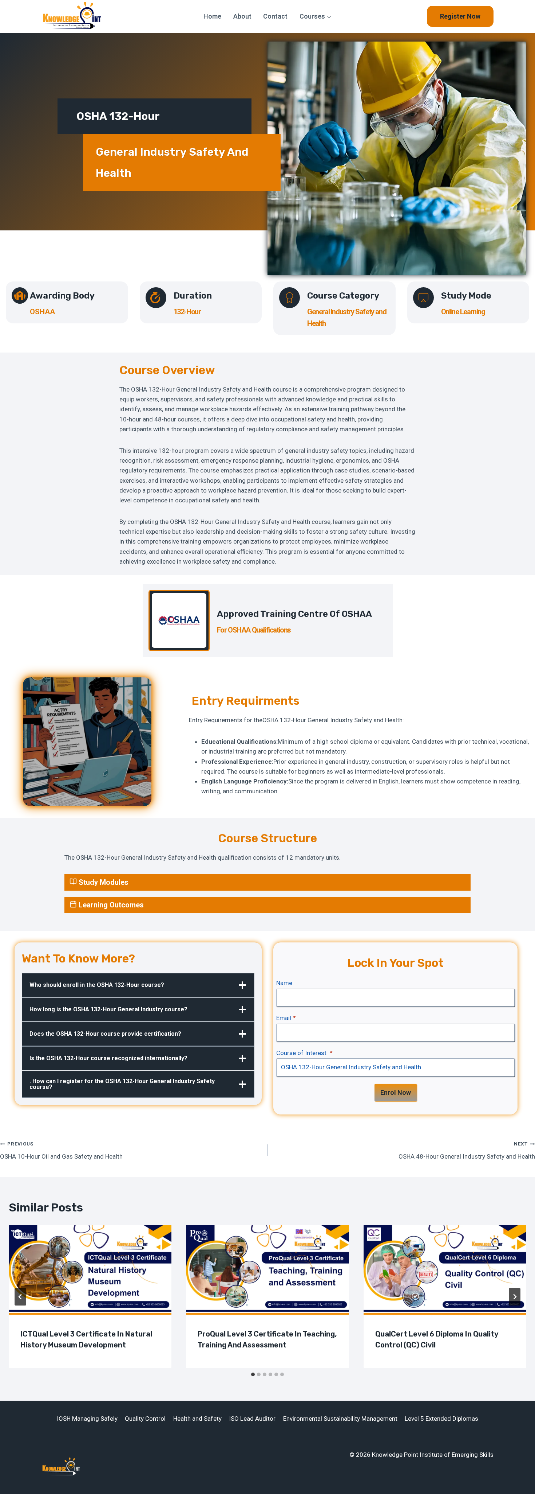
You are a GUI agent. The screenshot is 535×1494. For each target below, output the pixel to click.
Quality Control (145, 1418)
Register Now (460, 16)
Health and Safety (197, 1418)
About (242, 16)
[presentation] (90, 1271)
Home (212, 16)
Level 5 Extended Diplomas (441, 1418)
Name (284, 983)
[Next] (514, 1297)
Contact (275, 16)
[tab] (253, 1374)
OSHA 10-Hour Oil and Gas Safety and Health (61, 1150)
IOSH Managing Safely (87, 1418)
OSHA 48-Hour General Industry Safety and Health (467, 1150)
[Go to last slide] (20, 1297)
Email (286, 1018)
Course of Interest (304, 1053)
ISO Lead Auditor (252, 1418)
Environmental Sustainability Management (340, 1418)
